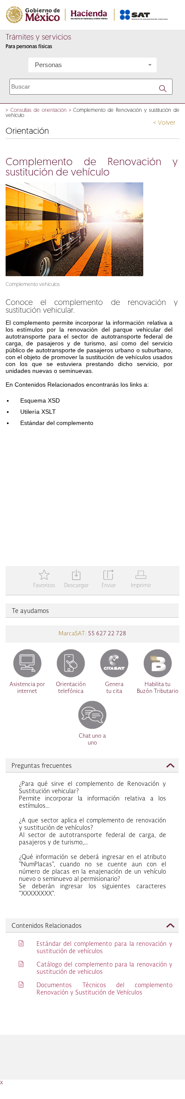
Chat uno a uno (92, 739)
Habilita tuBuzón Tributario (158, 688)
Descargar (76, 579)
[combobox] (92, 65)
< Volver (164, 123)
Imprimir (141, 579)
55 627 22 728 (106, 634)
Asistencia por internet (27, 688)
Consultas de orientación (38, 110)
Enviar (109, 579)
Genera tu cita (114, 688)
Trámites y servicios (38, 38)
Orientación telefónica (71, 688)
